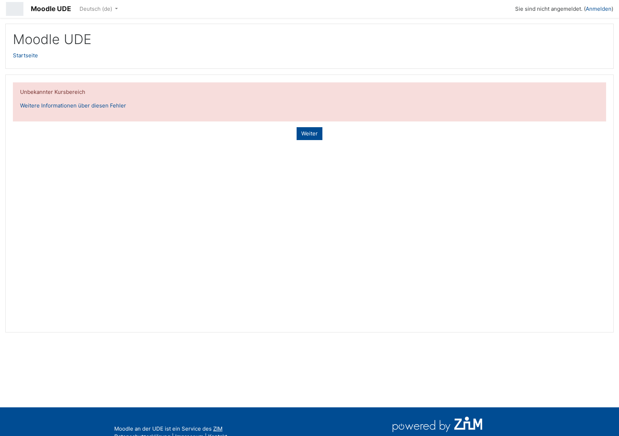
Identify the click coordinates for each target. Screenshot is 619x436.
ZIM (217, 428)
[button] (506, 8)
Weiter (309, 133)
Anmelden (598, 8)
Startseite (25, 55)
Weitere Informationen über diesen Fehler (73, 105)
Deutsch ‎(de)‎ (97, 8)
